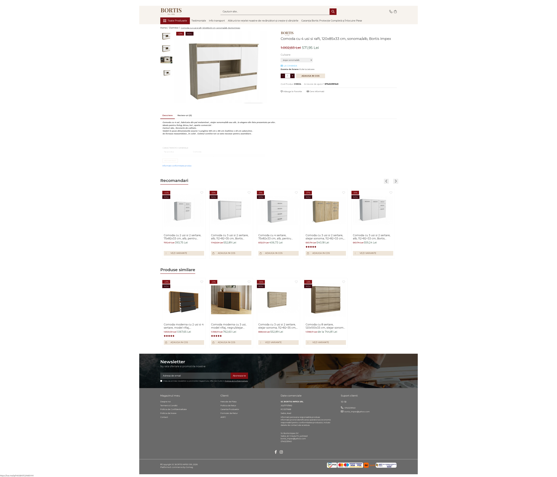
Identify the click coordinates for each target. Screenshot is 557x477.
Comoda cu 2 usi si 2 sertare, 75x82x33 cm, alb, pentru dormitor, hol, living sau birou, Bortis (183, 237)
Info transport (217, 20)
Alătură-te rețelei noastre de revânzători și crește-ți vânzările (263, 20)
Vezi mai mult (170, 161)
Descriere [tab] (167, 115)
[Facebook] (275, 452)
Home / (164, 28)
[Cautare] (333, 11)
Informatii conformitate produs (176, 166)
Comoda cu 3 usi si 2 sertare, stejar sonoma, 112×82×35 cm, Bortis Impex (277, 326)
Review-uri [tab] (185, 115)
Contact (164, 417)
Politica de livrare (168, 413)
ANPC (223, 417)
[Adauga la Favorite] (201, 192)
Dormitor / (174, 28)
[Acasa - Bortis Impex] (174, 11)
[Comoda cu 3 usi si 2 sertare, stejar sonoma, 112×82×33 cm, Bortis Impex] (326, 210)
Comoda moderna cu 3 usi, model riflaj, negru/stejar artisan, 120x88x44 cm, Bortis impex (230, 326)
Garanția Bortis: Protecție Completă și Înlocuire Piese (331, 20)
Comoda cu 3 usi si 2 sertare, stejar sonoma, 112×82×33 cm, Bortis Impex (325, 237)
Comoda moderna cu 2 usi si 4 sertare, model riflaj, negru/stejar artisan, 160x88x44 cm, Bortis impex (184, 326)
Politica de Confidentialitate (236, 381)
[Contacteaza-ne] (390, 11)
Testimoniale (198, 20)
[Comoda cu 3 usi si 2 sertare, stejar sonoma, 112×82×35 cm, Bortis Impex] (278, 300)
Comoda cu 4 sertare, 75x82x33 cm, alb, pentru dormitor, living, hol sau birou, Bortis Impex (277, 237)
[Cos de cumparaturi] (395, 11)
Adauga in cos (311, 76)
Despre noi (165, 401)
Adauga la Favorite (292, 91)
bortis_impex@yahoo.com (357, 411)
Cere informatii (316, 91)
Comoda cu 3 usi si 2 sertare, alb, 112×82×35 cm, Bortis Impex (229, 237)
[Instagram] (281, 452)
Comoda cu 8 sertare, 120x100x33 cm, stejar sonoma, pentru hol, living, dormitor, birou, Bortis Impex (326, 326)
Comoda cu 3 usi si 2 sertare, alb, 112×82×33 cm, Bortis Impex (371, 237)
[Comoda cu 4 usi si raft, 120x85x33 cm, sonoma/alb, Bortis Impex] (225, 67)
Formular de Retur (229, 413)
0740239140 (350, 408)
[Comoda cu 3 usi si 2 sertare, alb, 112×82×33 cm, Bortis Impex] (373, 210)
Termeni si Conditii (168, 405)
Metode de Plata (228, 401)
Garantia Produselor (229, 409)
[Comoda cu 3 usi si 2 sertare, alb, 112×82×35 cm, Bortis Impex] (231, 210)
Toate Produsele (177, 20)
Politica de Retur (228, 405)
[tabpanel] (225, 67)
